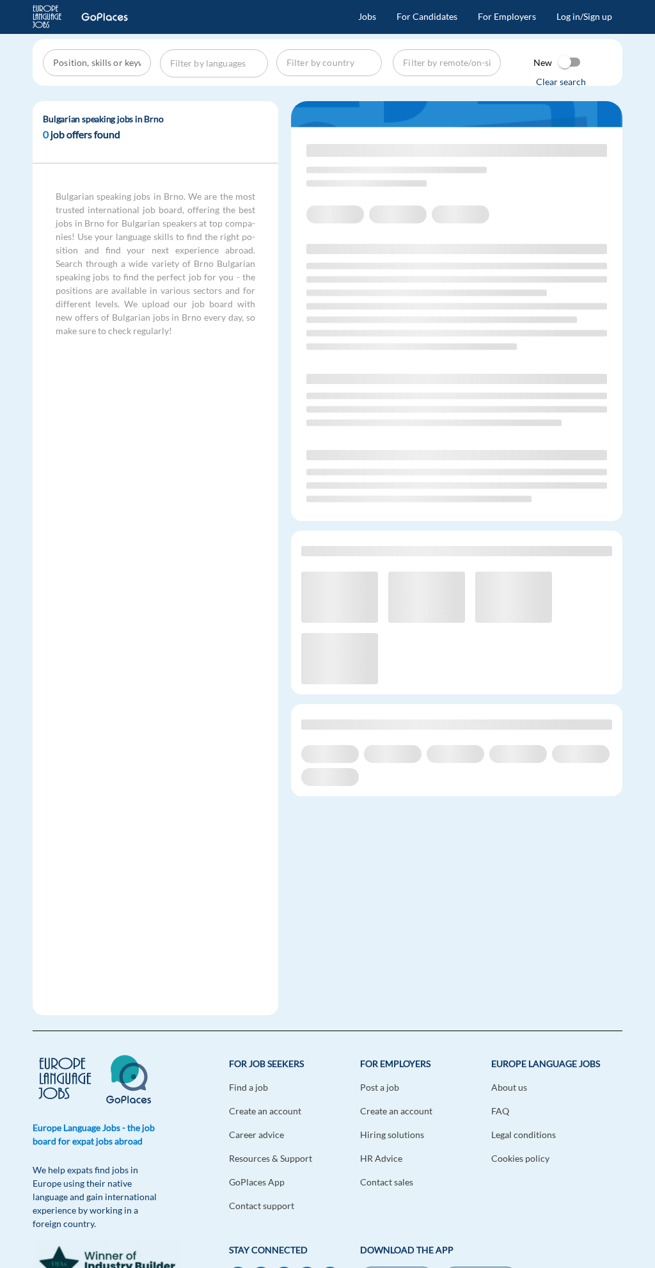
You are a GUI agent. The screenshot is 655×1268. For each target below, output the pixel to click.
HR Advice (381, 1158)
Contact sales (386, 1181)
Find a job (248, 1087)
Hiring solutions (392, 1134)
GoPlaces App (257, 1181)
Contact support (261, 1205)
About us (509, 1087)
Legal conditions (523, 1134)
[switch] (570, 62)
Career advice (256, 1134)
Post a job (379, 1087)
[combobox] (98, 62)
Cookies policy (520, 1158)
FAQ (500, 1110)
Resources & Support (270, 1158)
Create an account (265, 1110)
